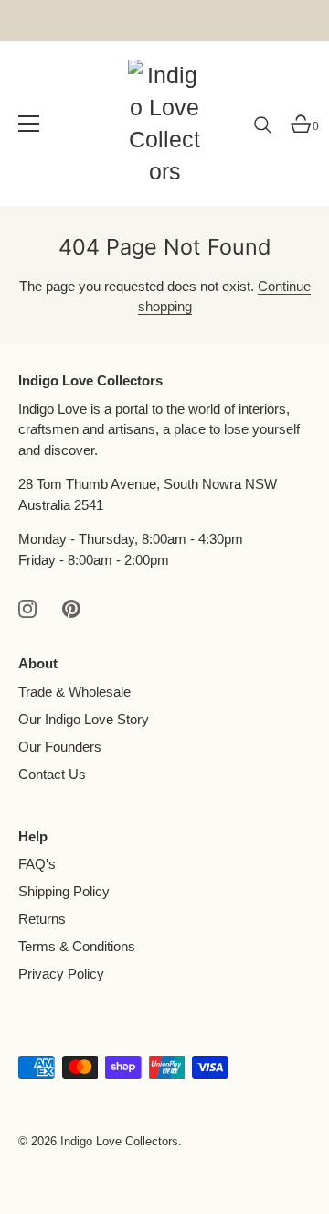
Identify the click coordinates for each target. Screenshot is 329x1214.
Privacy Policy (61, 973)
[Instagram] (27, 607)
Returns (42, 919)
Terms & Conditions (76, 946)
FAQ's (37, 864)
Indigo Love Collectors (119, 1141)
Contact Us (52, 774)
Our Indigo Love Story (83, 719)
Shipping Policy (64, 891)
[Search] (263, 132)
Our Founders (59, 746)
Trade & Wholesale (74, 691)
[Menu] (29, 123)
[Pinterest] (71, 607)
